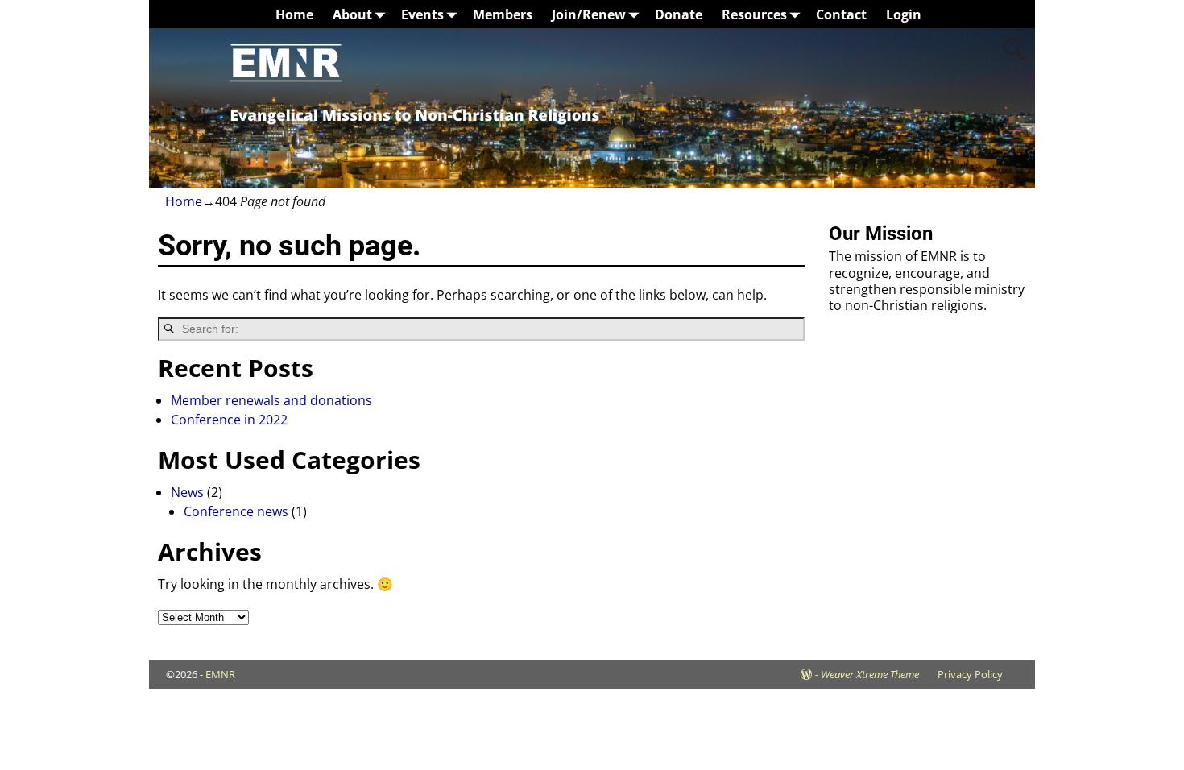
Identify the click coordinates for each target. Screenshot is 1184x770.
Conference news (236, 511)
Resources (754, 14)
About (352, 14)
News (187, 492)
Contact (841, 14)
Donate (678, 14)
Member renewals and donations (271, 400)
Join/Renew (589, 14)
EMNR (220, 674)
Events (422, 14)
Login (903, 14)
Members (502, 14)
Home (294, 14)
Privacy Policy (970, 674)
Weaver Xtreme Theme (870, 674)
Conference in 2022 (229, 419)
